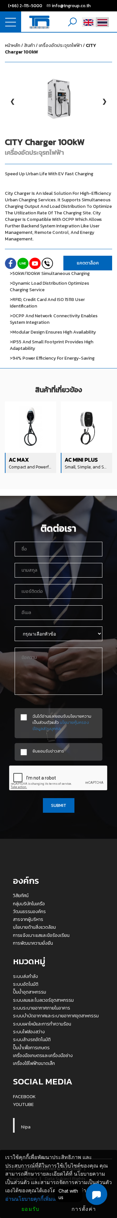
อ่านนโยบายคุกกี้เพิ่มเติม (33, 1199)
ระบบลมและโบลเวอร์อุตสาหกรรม (43, 1000)
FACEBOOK (24, 1096)
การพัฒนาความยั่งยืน (33, 943)
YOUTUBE (23, 1104)
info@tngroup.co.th (71, 5)
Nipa (26, 1127)
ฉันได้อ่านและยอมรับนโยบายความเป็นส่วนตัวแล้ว (61, 722)
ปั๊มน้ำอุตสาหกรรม (29, 992)
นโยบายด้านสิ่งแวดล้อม (34, 927)
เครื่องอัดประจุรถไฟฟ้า (50, 48)
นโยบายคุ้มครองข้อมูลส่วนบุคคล (60, 725)
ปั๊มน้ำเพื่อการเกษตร (31, 1047)
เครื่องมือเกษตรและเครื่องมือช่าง (43, 1055)
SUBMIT (58, 805)
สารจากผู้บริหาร (28, 919)
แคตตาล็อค (88, 263)
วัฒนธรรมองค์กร (29, 911)
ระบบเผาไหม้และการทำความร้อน (42, 1024)
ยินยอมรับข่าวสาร (48, 751)
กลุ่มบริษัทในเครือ (29, 903)
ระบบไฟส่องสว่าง (29, 1031)
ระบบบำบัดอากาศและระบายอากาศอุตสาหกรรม (56, 1015)
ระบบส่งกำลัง (25, 976)
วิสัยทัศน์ (21, 895)
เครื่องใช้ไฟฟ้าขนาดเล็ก (34, 1063)
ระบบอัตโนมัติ (25, 984)
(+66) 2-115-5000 (25, 5)
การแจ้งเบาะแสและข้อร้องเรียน (41, 935)
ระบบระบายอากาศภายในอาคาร (41, 1008)
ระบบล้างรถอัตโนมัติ (32, 1039)
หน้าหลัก (12, 45)
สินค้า (29, 45)
